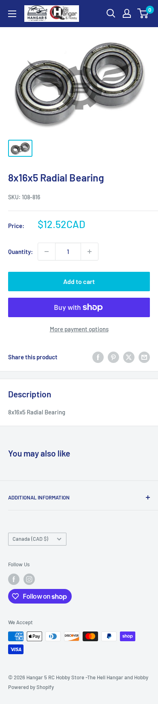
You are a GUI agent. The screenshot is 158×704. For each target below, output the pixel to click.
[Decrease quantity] (46, 251)
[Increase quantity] (89, 251)
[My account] (127, 13)
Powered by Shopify (31, 687)
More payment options (79, 329)
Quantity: (20, 251)
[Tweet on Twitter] (129, 357)
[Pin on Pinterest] (113, 357)
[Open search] (111, 13)
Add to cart (79, 281)
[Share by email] (144, 357)
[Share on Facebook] (98, 357)
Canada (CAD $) (30, 538)
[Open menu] (12, 14)
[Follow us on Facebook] (13, 579)
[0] (143, 13)
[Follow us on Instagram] (29, 579)
